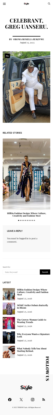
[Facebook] (9, 398)
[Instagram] (32, 398)
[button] (18, 220)
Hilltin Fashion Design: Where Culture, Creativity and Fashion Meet (32, 292)
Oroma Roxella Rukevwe (28, 39)
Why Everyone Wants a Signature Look (33, 335)
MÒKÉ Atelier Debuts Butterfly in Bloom (26, 213)
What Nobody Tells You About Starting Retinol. (32, 349)
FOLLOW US (47, 368)
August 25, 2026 (24, 298)
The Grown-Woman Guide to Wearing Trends (31, 321)
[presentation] (8, 179)
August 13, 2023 (27, 42)
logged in (23, 238)
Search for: (6, 267)
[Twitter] (21, 398)
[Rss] (43, 398)
